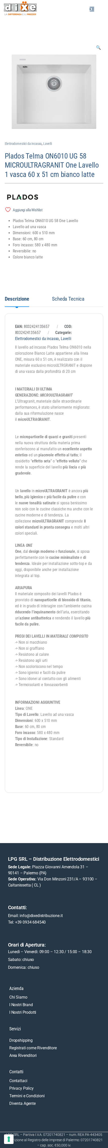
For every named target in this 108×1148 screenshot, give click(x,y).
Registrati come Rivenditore (33, 1048)
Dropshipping (21, 1040)
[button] (92, 9)
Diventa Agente (22, 1103)
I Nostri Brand (21, 1004)
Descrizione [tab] (17, 299)
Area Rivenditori (22, 1055)
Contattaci (18, 1080)
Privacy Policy (21, 1088)
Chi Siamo (18, 997)
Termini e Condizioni (27, 1095)
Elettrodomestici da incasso (23, 144)
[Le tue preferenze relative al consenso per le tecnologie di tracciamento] (9, 1139)
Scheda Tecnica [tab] (68, 299)
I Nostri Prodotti (22, 1012)
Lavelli (47, 144)
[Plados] (30, 197)
